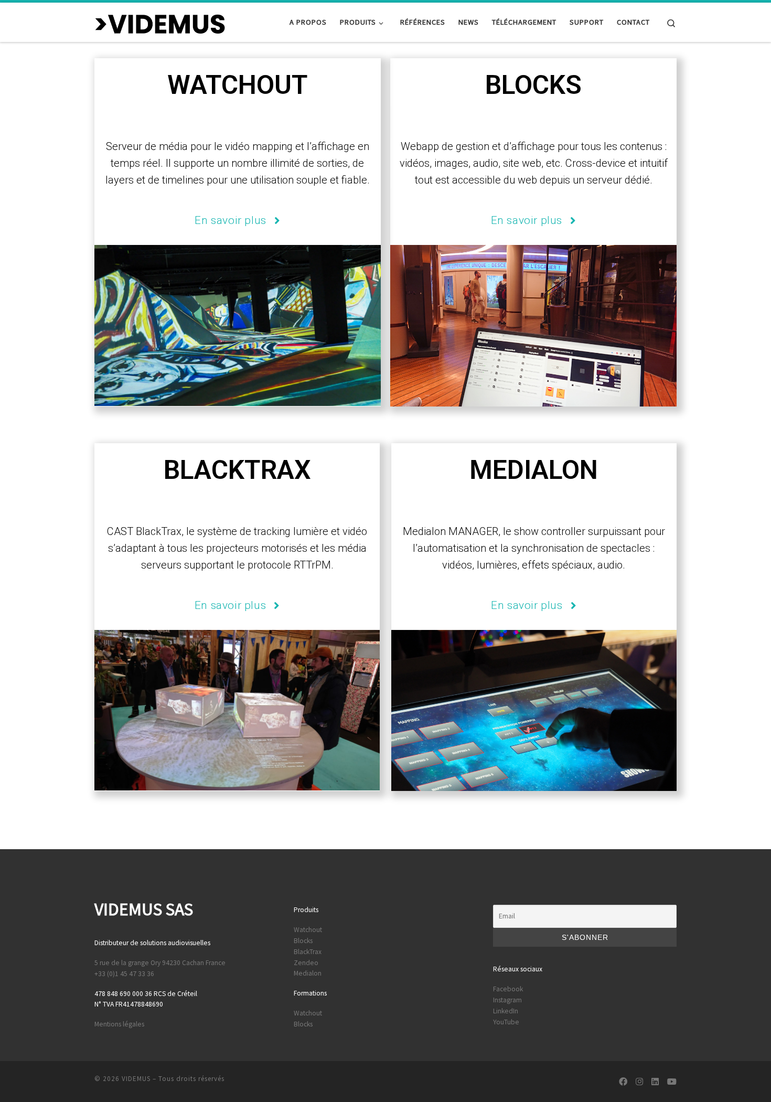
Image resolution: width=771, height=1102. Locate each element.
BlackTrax (308, 951)
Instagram (507, 1000)
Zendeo (306, 962)
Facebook (508, 989)
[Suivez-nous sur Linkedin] (655, 1081)
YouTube (506, 1022)
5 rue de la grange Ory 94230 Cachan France (160, 962)
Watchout (308, 929)
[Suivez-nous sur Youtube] (672, 1081)
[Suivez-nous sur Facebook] (623, 1081)
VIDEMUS (136, 1078)
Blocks (303, 940)
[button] (237, 220)
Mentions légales (119, 1024)
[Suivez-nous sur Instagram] (639, 1081)
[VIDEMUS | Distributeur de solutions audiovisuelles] (160, 22)
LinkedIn (505, 1011)
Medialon (308, 973)
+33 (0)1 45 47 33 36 (124, 973)
